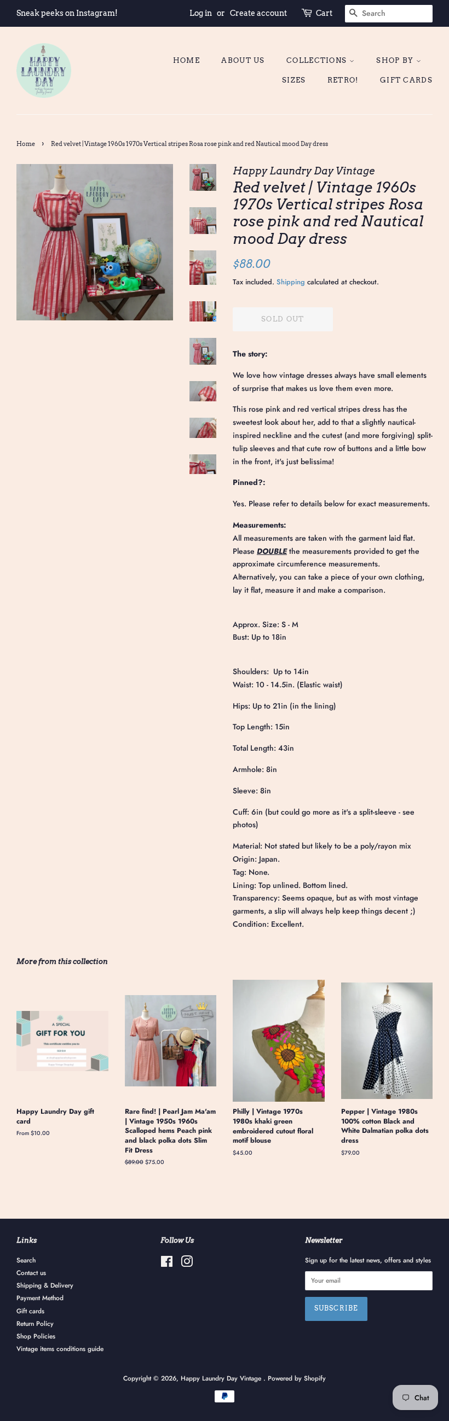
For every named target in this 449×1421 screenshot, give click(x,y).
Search (26, 1260)
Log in (200, 13)
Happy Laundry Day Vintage (222, 1378)
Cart (324, 13)
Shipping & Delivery (44, 1285)
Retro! (343, 80)
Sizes (294, 80)
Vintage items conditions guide (59, 1348)
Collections (317, 60)
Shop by (396, 60)
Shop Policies (35, 1336)
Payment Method (40, 1297)
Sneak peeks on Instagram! (67, 13)
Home (186, 60)
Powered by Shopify (297, 1378)
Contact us (31, 1272)
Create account (258, 13)
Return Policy (35, 1323)
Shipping (291, 282)
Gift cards (406, 80)
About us (242, 60)
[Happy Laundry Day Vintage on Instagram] (187, 1263)
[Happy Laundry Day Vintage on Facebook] (166, 1263)
